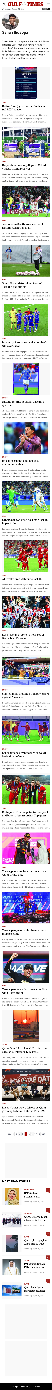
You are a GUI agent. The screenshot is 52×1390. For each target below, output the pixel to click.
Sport (5, 102)
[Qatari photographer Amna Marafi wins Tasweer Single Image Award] (11, 1243)
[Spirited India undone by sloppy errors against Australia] (26, 671)
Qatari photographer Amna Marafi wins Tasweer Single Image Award (36, 1243)
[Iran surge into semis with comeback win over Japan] (26, 320)
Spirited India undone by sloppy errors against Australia (25, 696)
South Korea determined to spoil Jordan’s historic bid (22, 285)
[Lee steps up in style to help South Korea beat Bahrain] (26, 612)
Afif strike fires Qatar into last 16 (21, 579)
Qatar (4, 1045)
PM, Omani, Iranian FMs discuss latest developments (34, 1266)
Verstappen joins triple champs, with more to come (24, 932)
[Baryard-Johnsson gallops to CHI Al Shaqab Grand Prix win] (26, 142)
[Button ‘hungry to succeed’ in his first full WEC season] (26, 83)
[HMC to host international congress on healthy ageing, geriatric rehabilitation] (11, 1196)
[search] (4, 4)
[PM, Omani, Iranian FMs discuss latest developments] (11, 1267)
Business (28, 1213)
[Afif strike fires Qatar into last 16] (26, 556)
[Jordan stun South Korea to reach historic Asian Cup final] (26, 202)
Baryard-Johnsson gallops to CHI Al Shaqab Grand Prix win (24, 167)
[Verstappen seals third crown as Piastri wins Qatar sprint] (26, 967)
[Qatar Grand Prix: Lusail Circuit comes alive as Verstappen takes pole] (26, 1026)
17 (35, 1134)
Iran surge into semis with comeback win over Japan (24, 344)
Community (29, 1190)
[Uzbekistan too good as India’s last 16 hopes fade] (26, 497)
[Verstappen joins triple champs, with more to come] (26, 908)
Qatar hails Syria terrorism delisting (34, 1289)
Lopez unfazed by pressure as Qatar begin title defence (24, 755)
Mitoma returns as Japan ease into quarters (23, 404)
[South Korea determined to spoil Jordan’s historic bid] (26, 261)
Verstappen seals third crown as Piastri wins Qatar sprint (25, 991)
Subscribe (46, 9)
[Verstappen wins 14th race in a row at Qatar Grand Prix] (26, 848)
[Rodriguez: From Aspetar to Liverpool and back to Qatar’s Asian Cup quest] (26, 789)
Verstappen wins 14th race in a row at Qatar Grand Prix (24, 873)
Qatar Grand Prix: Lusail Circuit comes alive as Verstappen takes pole (25, 1050)
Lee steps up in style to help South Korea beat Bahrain (23, 637)
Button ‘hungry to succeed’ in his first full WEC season (24, 108)
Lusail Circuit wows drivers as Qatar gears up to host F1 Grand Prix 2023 (24, 1110)
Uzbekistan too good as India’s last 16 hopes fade (25, 522)
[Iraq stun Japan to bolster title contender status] (26, 438)
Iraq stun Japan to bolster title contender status (20, 463)
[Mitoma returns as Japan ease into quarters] (26, 379)
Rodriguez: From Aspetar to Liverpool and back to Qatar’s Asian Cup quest (25, 814)
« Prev (8, 1134)
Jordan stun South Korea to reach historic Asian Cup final (23, 226)
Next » (43, 1134)
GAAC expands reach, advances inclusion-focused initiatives (36, 1219)
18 (39, 1134)
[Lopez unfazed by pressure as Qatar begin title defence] (26, 730)
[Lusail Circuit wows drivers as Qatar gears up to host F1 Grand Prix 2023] (26, 1085)
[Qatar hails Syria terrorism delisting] (11, 1290)
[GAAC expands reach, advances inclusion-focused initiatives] (11, 1220)
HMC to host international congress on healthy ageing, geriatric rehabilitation (32, 1195)
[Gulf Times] (25, 7)
